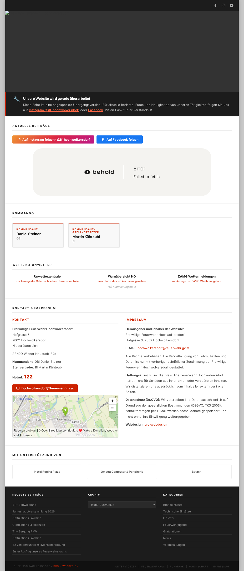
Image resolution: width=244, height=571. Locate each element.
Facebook (95, 110)
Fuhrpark (177, 566)
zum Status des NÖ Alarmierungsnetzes (122, 281)
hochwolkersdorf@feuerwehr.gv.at (47, 388)
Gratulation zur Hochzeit (28, 524)
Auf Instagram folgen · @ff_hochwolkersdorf (56, 139)
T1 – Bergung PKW (24, 531)
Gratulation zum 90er (26, 538)
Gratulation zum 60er (26, 518)
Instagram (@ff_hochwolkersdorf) (54, 110)
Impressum (221, 566)
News (167, 538)
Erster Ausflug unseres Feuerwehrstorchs (39, 551)
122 (28, 377)
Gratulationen (172, 531)
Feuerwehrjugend (175, 524)
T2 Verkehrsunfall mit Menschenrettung (38, 544)
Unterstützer (125, 566)
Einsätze (169, 518)
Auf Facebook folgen (122, 139)
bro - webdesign (66, 566)
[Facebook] (215, 5)
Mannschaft (198, 566)
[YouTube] (231, 5)
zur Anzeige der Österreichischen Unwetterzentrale (47, 281)
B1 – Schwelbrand (24, 504)
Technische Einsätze (177, 511)
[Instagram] (223, 5)
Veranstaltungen (174, 544)
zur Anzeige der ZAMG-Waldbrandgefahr (196, 281)
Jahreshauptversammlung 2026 (33, 511)
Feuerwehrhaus (153, 566)
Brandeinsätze (173, 504)
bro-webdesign (155, 424)
